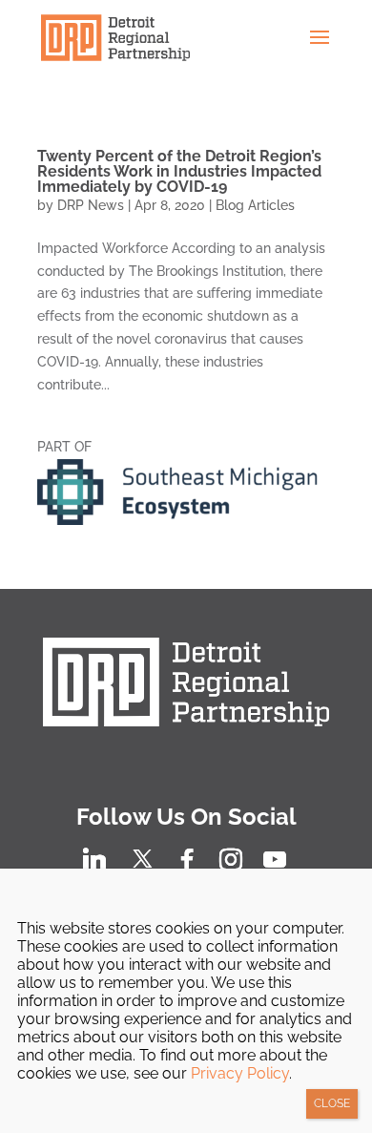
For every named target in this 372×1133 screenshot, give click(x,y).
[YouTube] (274, 860)
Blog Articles (255, 205)
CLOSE (332, 1103)
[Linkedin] (94, 860)
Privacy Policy (240, 1073)
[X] (142, 859)
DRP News (90, 205)
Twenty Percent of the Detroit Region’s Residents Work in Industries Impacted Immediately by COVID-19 (179, 171)
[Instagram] (230, 860)
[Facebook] (187, 860)
